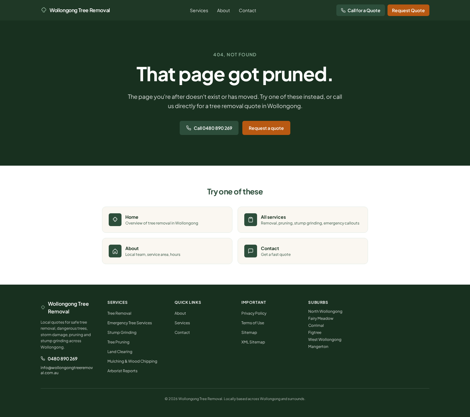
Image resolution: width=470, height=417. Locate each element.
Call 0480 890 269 (213, 128)
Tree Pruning (118, 342)
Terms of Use (252, 322)
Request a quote (266, 128)
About (223, 10)
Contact (247, 10)
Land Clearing (119, 351)
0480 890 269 (62, 358)
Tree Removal (119, 313)
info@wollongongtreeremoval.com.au (67, 370)
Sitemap (249, 332)
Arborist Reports (122, 370)
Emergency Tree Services (129, 322)
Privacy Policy (253, 313)
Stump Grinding (122, 332)
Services (199, 10)
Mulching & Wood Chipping (132, 361)
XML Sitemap (253, 342)
